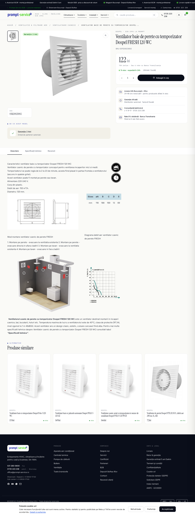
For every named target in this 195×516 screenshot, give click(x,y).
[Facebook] (8, 484)
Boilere (57, 463)
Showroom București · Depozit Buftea (63, 8)
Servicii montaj (150, 8)
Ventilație (58, 467)
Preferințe (151, 509)
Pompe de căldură (62, 459)
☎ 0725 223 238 (181, 8)
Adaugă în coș (162, 78)
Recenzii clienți (106, 480)
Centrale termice (61, 455)
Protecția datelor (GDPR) (157, 476)
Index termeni (153, 484)
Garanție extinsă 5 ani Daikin (159, 459)
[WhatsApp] (16, 484)
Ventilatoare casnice (64, 25)
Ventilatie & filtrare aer (33, 25)
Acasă (10, 25)
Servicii (103, 455)
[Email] (20, 484)
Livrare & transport (135, 8)
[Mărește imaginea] (105, 35)
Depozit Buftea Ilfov (108, 471)
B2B (102, 467)
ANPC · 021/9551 (154, 488)
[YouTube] (12, 484)
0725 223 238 (168, 15)
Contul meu (167, 8)
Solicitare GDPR (153, 480)
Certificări (104, 459)
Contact (103, 476)
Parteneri (104, 463)
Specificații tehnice (33, 151)
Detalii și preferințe (38, 512)
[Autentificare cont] (178, 15)
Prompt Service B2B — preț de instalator (25, 8)
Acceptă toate (167, 509)
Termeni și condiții (154, 463)
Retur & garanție (154, 455)
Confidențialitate (154, 467)
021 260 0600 (13, 466)
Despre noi (104, 451)
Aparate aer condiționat (64, 451)
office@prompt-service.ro (18, 472)
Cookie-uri (151, 471)
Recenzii (51, 151)
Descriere (14, 151)
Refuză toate (136, 509)
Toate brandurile (61, 471)
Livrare (150, 451)
